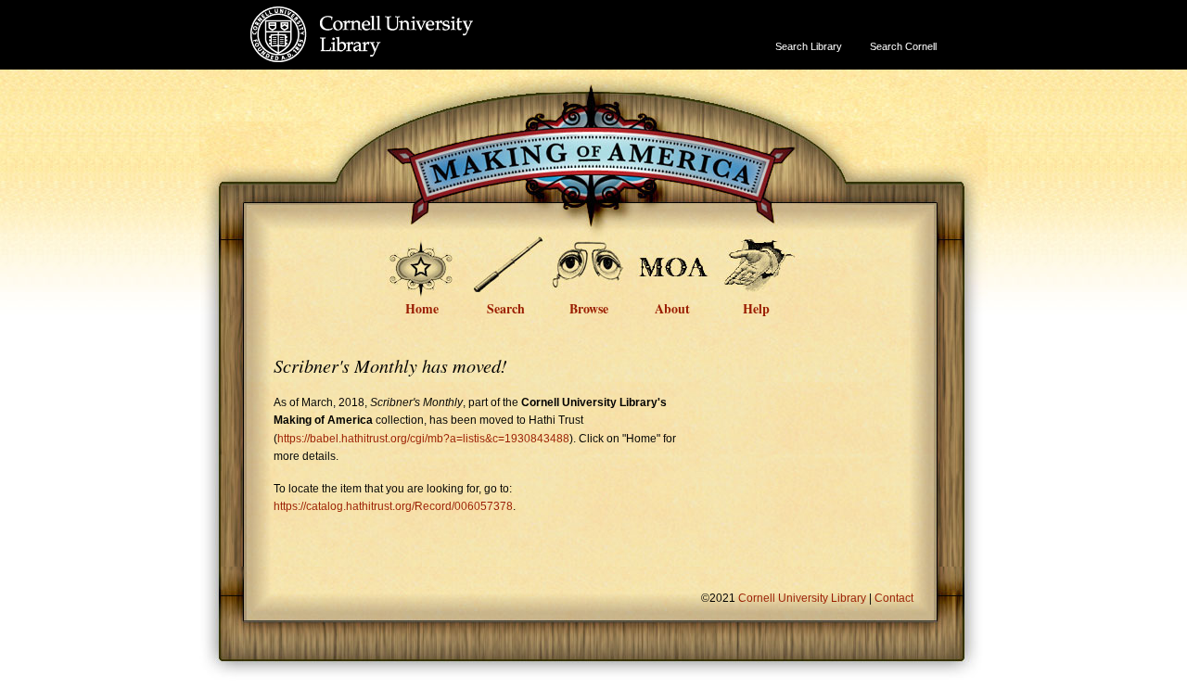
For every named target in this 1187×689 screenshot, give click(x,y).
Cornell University (399, 17)
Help (756, 307)
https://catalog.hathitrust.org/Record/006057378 (393, 506)
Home (422, 307)
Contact (893, 598)
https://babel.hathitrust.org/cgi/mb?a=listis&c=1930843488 (423, 438)
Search (506, 307)
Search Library (808, 46)
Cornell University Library (399, 52)
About (672, 307)
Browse (588, 307)
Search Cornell (903, 46)
